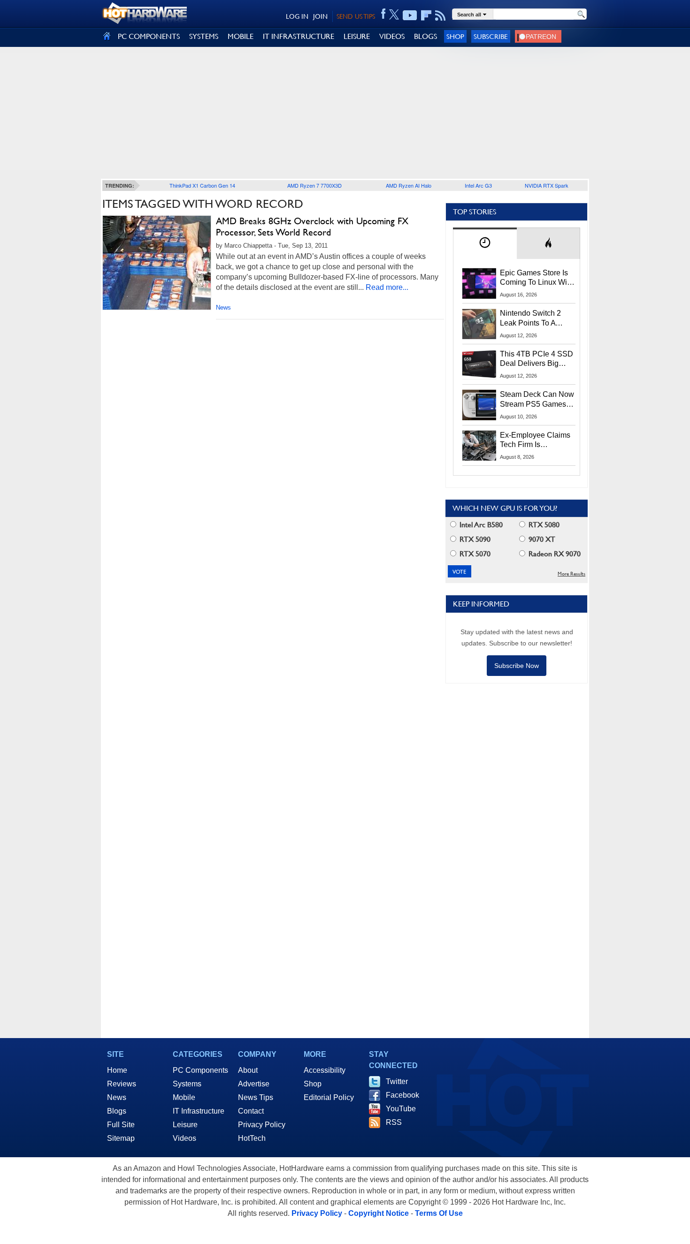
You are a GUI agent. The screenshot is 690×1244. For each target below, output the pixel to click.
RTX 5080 (543, 524)
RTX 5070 (474, 553)
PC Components (200, 1070)
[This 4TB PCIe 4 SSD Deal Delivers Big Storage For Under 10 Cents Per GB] (479, 364)
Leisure (185, 1125)
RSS (394, 1122)
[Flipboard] (426, 15)
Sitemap (121, 1138)
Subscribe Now (516, 665)
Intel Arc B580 (480, 524)
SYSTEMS (203, 36)
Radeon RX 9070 (554, 553)
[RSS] (440, 15)
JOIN (320, 16)
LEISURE (357, 36)
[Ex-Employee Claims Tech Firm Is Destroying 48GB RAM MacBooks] (479, 446)
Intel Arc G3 (478, 185)
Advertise (253, 1084)
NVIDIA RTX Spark (546, 185)
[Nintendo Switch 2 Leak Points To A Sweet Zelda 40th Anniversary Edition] (479, 324)
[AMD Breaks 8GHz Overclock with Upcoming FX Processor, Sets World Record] (157, 263)
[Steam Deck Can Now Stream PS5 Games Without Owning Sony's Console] (479, 405)
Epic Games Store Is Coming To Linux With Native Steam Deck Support (536, 278)
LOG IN (297, 16)
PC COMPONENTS (149, 36)
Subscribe (491, 36)
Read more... (387, 287)
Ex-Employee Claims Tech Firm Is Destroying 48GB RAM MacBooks (535, 440)
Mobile (184, 1097)
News (223, 307)
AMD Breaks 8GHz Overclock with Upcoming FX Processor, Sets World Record (312, 226)
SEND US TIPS (356, 16)
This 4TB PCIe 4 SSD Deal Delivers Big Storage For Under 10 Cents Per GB (536, 359)
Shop (455, 36)
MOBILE (240, 36)
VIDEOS (392, 36)
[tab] (485, 243)
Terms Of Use (439, 1213)
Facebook (402, 1095)
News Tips (255, 1097)
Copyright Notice (378, 1213)
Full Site (121, 1125)
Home (117, 1070)
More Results (571, 574)
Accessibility (324, 1070)
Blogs (116, 1111)
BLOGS (425, 36)
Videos (184, 1138)
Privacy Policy (261, 1125)
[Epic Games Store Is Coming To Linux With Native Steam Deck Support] (479, 283)
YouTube (401, 1109)
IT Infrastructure (198, 1111)
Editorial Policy (329, 1097)
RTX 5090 (474, 539)
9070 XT (541, 539)
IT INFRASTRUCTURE (298, 36)
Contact (251, 1111)
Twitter (397, 1081)
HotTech (252, 1138)
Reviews (121, 1084)
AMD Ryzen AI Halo (408, 185)
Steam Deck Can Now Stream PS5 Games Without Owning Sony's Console (537, 399)
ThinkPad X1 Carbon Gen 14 (202, 185)
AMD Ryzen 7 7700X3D (314, 185)
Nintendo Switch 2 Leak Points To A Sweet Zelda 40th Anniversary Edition (532, 318)
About (248, 1070)
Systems (187, 1084)
